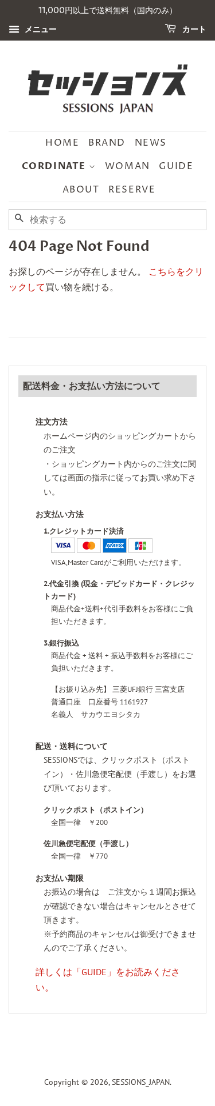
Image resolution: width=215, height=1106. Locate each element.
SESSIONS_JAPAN (141, 1082)
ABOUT (81, 189)
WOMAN (127, 166)
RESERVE (131, 189)
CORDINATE (55, 166)
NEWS (151, 143)
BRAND (107, 143)
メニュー (39, 29)
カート (193, 29)
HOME (62, 143)
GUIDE (176, 166)
